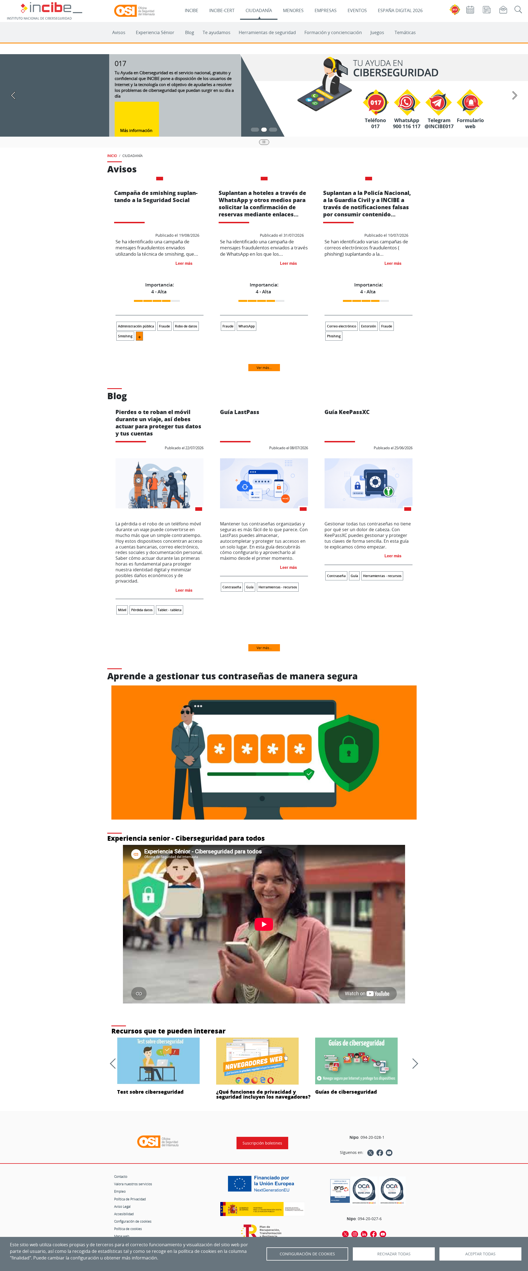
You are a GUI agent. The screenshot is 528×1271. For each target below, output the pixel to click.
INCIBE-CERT (222, 10)
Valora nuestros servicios (133, 1184)
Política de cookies (128, 1228)
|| (264, 142)
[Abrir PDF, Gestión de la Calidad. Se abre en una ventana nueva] (392, 1190)
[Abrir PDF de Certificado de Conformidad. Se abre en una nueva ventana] (340, 1189)
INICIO (112, 155)
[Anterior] (115, 1063)
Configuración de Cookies (307, 1253)
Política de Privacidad (130, 1199)
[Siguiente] (413, 1063)
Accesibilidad (124, 1214)
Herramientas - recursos (277, 587)
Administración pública (136, 326)
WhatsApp (246, 326)
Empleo (120, 1191)
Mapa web (121, 1236)
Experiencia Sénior (155, 32)
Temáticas (405, 32)
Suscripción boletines (262, 1143)
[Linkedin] (364, 1233)
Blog (189, 32)
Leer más (184, 263)
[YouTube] (389, 1152)
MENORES (293, 10)
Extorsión (368, 326)
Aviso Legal (122, 1206)
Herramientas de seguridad (267, 32)
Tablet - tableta (170, 610)
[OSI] (157, 1141)
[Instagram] (354, 1233)
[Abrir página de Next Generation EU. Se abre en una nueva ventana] (262, 1186)
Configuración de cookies (133, 1221)
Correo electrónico (341, 326)
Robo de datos (186, 326)
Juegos (377, 32)
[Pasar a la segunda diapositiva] (264, 129)
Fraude (164, 326)
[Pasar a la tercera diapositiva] (273, 129)
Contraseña (231, 587)
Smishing (125, 336)
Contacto (120, 1176)
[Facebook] (379, 1152)
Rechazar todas (394, 1253)
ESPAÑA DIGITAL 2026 (400, 10)
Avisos (118, 32)
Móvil (122, 610)
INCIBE (191, 10)
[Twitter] (370, 1152)
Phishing (334, 336)
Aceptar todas (480, 1253)
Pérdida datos (142, 610)
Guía (250, 587)
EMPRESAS (326, 10)
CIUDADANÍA (259, 10)
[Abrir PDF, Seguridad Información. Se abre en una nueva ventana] (364, 1190)
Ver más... (264, 367)
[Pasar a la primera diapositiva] (255, 129)
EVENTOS (357, 10)
